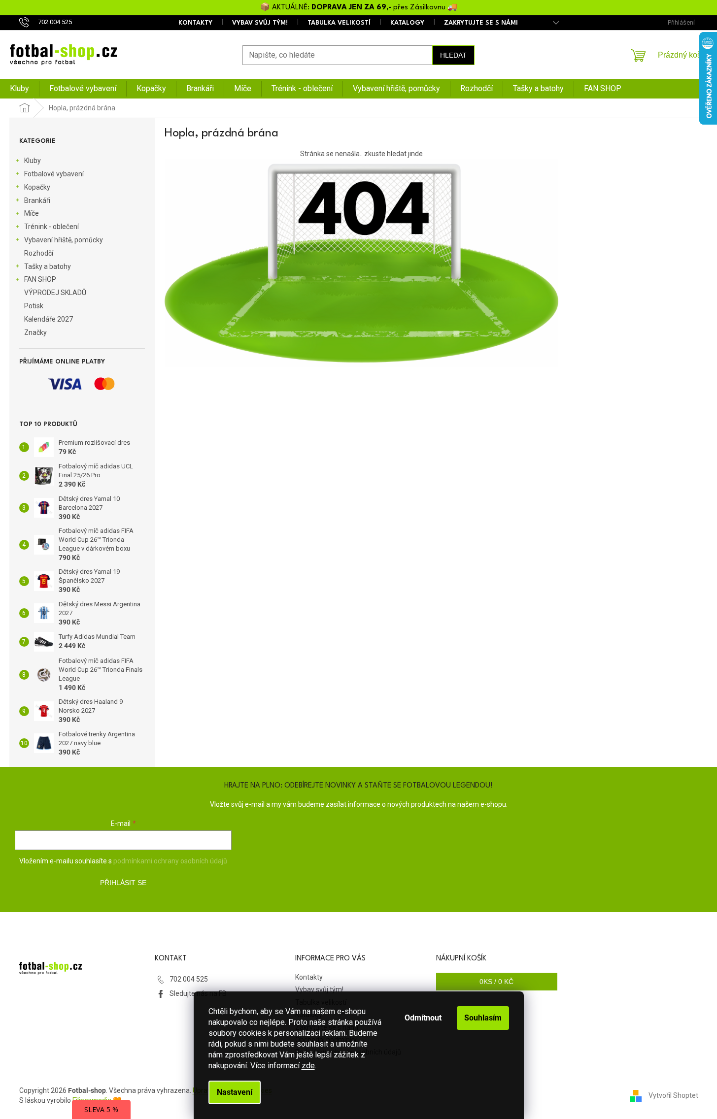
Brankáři (37, 200)
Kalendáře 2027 (48, 319)
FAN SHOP (40, 279)
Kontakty (195, 23)
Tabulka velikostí (339, 23)
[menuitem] (19, 89)
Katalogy (407, 23)
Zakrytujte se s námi (481, 23)
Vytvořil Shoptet (673, 1095)
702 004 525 (189, 979)
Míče (31, 213)
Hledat (453, 55)
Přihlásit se (123, 883)
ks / (496, 982)
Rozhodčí (38, 253)
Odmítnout (423, 1017)
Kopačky (37, 187)
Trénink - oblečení (51, 226)
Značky (35, 332)
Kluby (32, 161)
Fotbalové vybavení (54, 174)
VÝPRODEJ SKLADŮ (55, 292)
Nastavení (234, 1092)
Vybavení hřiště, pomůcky (63, 240)
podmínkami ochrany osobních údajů (170, 861)
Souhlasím (483, 1017)
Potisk (33, 306)
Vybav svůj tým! (260, 23)
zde (308, 1065)
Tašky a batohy (47, 266)
